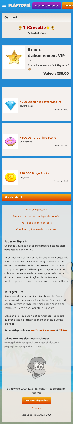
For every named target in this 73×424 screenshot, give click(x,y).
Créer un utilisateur (46, 6)
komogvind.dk (12, 343)
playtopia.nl (11, 346)
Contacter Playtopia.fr (36, 400)
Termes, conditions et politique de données (36, 216)
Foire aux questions (37, 210)
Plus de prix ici (13, 197)
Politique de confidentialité (36, 223)
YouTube (36, 330)
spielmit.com (49, 343)
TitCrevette (34, 27)
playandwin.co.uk (30, 346)
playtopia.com (31, 343)
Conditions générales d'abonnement (36, 229)
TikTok (63, 330)
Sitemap (36, 408)
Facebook (49, 330)
